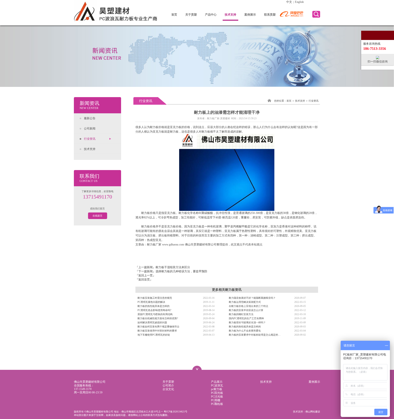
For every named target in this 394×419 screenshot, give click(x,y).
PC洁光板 (217, 396)
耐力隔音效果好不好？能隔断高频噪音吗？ (252, 297)
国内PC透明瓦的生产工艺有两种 (246, 318)
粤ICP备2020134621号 (175, 411)
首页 (174, 14)
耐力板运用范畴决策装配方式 (245, 302)
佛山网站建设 (312, 411)
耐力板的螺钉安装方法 (241, 314)
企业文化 (168, 389)
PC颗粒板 (217, 403)
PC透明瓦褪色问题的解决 (151, 302)
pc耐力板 (216, 389)
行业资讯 (89, 138)
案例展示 (250, 14)
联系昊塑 (270, 14)
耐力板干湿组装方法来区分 (173, 267)
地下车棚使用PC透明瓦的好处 (153, 334)
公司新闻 (89, 128)
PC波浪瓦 (217, 385)
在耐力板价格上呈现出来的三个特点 (248, 306)
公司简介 (168, 385)
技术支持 (230, 14)
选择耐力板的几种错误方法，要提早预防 (181, 271)
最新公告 (89, 118)
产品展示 (216, 381)
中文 (289, 1)
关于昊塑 (191, 14)
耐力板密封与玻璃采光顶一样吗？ (247, 322)
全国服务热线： (84, 387)
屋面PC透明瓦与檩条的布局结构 (155, 314)
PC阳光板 (217, 392)
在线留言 (97, 215)
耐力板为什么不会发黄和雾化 (245, 330)
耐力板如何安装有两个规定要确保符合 (158, 326)
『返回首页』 (144, 279)
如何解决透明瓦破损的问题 (152, 322)
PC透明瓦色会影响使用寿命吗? (154, 310)
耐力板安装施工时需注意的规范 (154, 297)
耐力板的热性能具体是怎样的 (153, 306)
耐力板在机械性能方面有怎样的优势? (157, 318)
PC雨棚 (215, 400)
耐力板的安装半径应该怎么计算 (246, 310)
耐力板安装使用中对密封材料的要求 (157, 330)
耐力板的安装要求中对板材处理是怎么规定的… (255, 334)
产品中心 (210, 14)
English (299, 1)
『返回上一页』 (145, 275)
